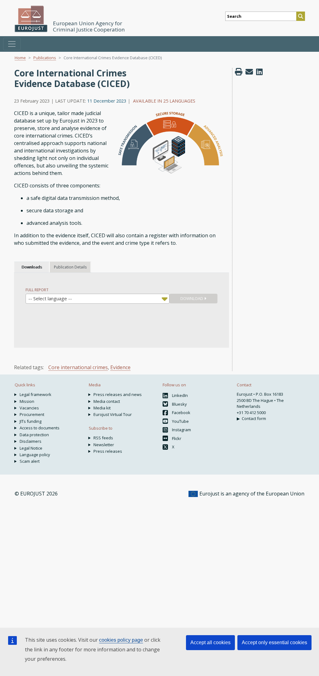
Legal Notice (31, 448)
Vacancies (29, 408)
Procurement (32, 414)
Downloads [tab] (31, 267)
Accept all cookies (210, 642)
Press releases (107, 451)
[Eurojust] (31, 19)
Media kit (102, 408)
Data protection (34, 434)
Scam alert (30, 461)
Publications (44, 57)
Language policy (35, 454)
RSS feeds (103, 438)
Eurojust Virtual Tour (112, 414)
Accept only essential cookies (274, 642)
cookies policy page (121, 640)
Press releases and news (117, 394)
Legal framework (35, 394)
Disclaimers (30, 441)
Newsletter (103, 444)
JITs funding (30, 421)
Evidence (120, 367)
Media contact (106, 401)
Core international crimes (78, 367)
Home (20, 57)
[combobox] (97, 299)
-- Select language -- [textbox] (50, 298)
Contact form (254, 418)
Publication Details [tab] (70, 267)
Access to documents (40, 428)
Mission (27, 401)
